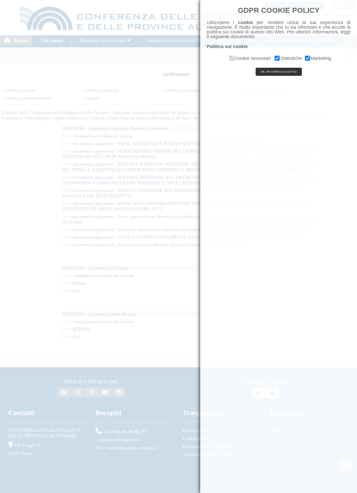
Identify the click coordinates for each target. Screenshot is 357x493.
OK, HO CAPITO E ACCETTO (279, 71)
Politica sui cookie (227, 46)
